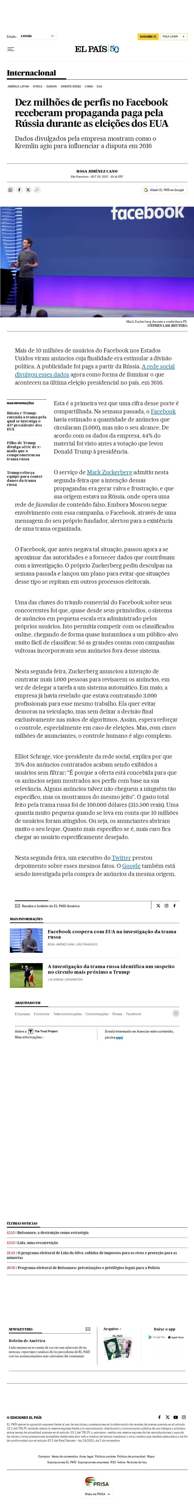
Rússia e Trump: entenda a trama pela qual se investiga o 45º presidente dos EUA (26, 421)
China (89, 86)
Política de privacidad (131, 1456)
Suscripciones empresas (93, 1462)
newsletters (21, 1329)
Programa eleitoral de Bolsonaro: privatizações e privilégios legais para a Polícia (89, 1268)
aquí (119, 1037)
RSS (113, 1462)
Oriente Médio (71, 86)
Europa (51, 86)
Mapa (150, 1456)
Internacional (31, 73)
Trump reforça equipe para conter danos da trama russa (25, 479)
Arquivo (110, 1329)
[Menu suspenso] (11, 49)
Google (131, 865)
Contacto (44, 1456)
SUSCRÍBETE (148, 36)
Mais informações (28, 1037)
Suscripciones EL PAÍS (61, 1462)
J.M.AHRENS (55, 979)
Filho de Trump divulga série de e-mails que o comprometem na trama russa (24, 451)
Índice (121, 1462)
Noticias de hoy (137, 1462)
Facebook (163, 411)
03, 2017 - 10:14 (107, 176)
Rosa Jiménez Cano (97, 171)
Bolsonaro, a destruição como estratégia (53, 1232)
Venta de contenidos (65, 1456)
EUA (99, 86)
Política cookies (105, 1456)
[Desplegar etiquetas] (176, 1013)
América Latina (18, 86)
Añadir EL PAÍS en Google (167, 190)
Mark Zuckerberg (109, 472)
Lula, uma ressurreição (37, 1242)
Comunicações (97, 1014)
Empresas (22, 1014)
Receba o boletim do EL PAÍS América (51, 906)
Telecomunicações (67, 1014)
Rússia (117, 1014)
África (37, 86)
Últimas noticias (22, 1223)
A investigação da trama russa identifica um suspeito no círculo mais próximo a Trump (111, 970)
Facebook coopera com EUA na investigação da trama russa (112, 935)
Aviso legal (86, 1456)
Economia (41, 1014)
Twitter (121, 857)
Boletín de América (27, 1341)
